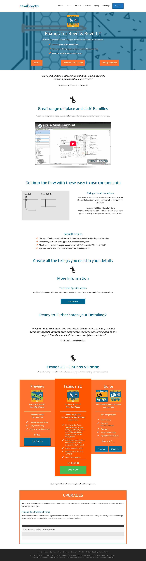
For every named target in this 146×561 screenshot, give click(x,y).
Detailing (105, 6)
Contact (46, 552)
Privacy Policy (103, 552)
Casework (87, 6)
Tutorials (81, 552)
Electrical (77, 6)
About (40, 552)
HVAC (68, 6)
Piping (96, 6)
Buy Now (118, 6)
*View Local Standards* (107, 426)
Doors (60, 6)
